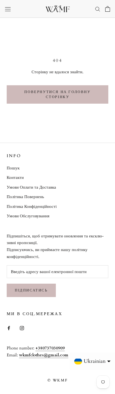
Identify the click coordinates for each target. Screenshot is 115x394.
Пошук (13, 168)
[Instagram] (22, 327)
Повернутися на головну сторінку (57, 94)
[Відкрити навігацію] (8, 9)
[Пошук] (97, 8)
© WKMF (57, 380)
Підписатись (31, 290)
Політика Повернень (25, 197)
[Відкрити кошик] (107, 9)
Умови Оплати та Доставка (31, 187)
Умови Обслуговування (28, 216)
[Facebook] (9, 327)
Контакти (15, 177)
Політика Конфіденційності (32, 206)
